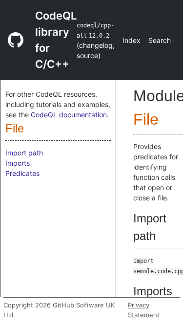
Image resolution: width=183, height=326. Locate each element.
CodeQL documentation (69, 114)
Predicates (22, 173)
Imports (17, 163)
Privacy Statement (144, 310)
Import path (24, 153)
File (14, 128)
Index (131, 40)
